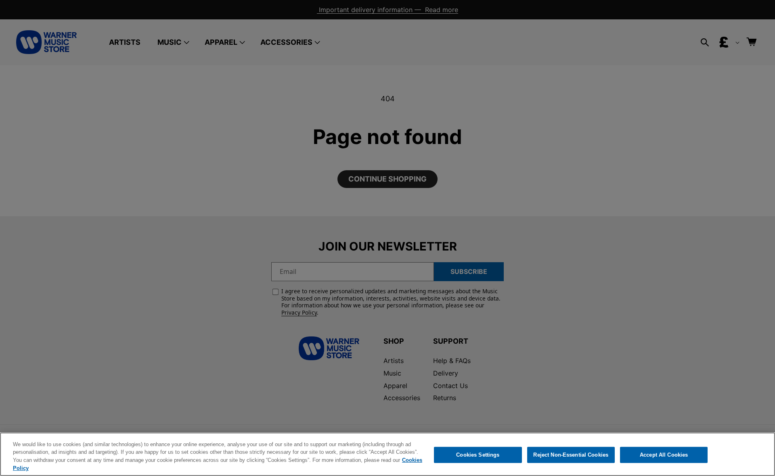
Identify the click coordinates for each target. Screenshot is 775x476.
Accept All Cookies (664, 455)
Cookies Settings (477, 455)
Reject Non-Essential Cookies (570, 455)
